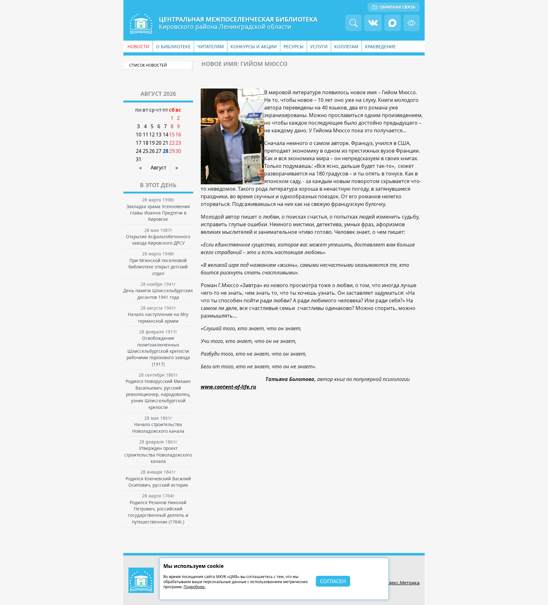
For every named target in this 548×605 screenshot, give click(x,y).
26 (152, 151)
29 (172, 151)
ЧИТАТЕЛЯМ (210, 46)
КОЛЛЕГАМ (346, 46)
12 (152, 134)
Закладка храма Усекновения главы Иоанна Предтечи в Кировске (158, 212)
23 (178, 142)
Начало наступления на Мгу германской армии (158, 317)
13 (158, 134)
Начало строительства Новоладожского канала (158, 427)
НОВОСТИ (138, 46)
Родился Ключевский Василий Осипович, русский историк (158, 482)
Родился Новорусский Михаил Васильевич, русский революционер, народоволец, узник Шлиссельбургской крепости (158, 394)
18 (145, 142)
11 (145, 134)
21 (165, 142)
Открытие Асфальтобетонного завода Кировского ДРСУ (158, 239)
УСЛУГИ (319, 46)
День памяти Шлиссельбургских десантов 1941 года (158, 293)
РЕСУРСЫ (293, 46)
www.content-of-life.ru (228, 386)
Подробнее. (195, 586)
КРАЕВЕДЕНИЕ (380, 46)
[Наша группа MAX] (392, 23)
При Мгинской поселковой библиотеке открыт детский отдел (158, 266)
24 (138, 151)
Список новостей (148, 65)
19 (152, 142)
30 (178, 151)
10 (138, 134)
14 (165, 134)
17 (138, 142)
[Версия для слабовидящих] (411, 23)
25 (145, 151)
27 (158, 151)
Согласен (333, 581)
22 (172, 142)
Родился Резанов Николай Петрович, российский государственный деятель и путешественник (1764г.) (158, 512)
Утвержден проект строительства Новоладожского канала (158, 454)
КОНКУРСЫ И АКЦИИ (254, 46)
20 (158, 142)
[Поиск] (353, 23)
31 (138, 159)
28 (165, 151)
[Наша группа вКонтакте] (373, 23)
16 (178, 134)
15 (172, 134)
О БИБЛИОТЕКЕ (173, 46)
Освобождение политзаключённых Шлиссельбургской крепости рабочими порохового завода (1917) (158, 351)
